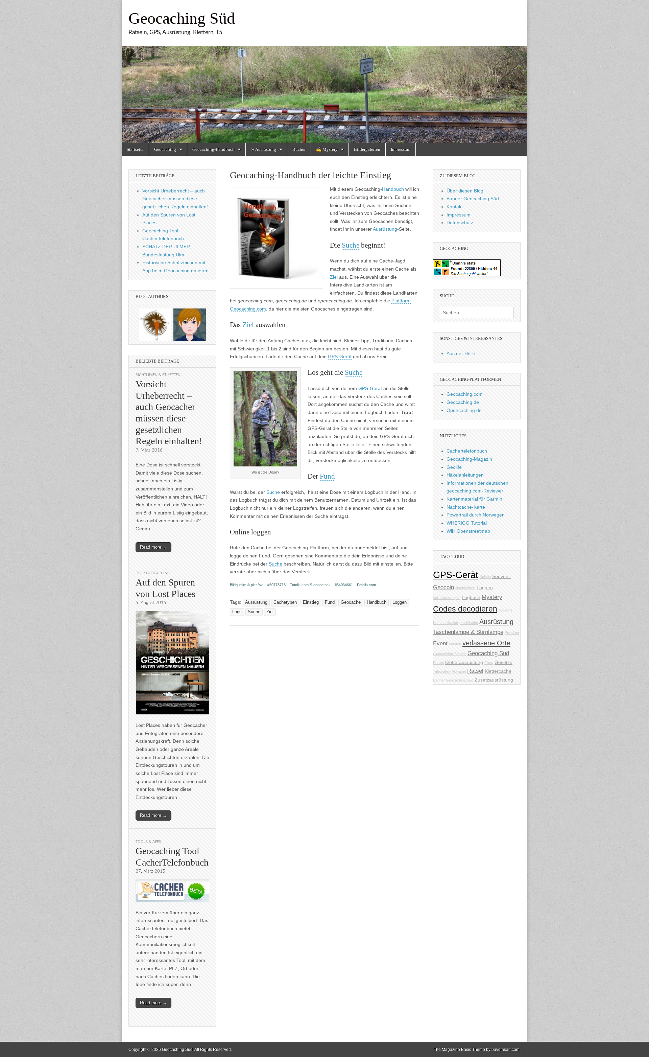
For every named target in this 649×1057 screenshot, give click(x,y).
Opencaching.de (464, 410)
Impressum (400, 149)
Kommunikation (445, 623)
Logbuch (471, 597)
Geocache (351, 602)
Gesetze (503, 662)
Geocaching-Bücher (449, 654)
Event (440, 643)
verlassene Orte (486, 643)
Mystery (492, 597)
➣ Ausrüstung (263, 149)
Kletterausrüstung (464, 662)
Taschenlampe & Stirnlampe (468, 632)
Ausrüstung (385, 229)
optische (505, 610)
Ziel (334, 277)
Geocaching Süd (181, 18)
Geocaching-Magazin (469, 459)
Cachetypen (285, 602)
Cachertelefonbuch (467, 451)
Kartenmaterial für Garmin (474, 499)
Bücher (299, 149)
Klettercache (498, 671)
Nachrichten (465, 588)
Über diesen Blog (465, 190)
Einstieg (311, 602)
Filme (488, 663)
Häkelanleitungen (465, 475)
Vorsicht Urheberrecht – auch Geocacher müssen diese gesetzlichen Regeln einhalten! (175, 198)
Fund (327, 476)
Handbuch (393, 189)
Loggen (399, 602)
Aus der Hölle (461, 353)
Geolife (454, 467)
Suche (350, 245)
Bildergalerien (367, 149)
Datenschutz (460, 222)
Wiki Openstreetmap (468, 531)
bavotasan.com (505, 1049)
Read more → (153, 547)
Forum (438, 663)
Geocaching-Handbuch (213, 149)
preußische (468, 623)
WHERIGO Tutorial (467, 523)
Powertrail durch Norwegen (476, 515)
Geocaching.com (465, 394)
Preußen (512, 632)
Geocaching (165, 149)
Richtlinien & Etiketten (158, 375)
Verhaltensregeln (446, 598)
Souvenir (501, 576)
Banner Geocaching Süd (473, 198)
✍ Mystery (327, 149)
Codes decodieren (465, 608)
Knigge (485, 577)
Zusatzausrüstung (494, 680)
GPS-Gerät (340, 356)
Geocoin (443, 587)
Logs (237, 612)
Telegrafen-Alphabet (449, 671)
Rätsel (475, 671)
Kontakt (455, 206)
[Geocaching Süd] (324, 71)
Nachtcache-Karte (466, 507)
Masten (455, 644)
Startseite (135, 149)
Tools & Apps (148, 842)
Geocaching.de (463, 402)
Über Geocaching (153, 573)
